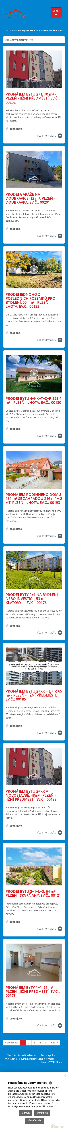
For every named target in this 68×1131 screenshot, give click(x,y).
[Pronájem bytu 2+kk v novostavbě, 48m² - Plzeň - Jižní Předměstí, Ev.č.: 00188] (34, 767)
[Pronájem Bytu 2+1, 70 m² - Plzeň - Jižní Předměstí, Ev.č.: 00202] (34, 69)
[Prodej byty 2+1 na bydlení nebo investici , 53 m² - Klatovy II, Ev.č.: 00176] (34, 570)
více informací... (46, 135)
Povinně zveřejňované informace (36, 1058)
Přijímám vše (35, 1120)
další (54, 1042)
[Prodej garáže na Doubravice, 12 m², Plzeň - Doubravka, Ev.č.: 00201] (34, 170)
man (58, 1062)
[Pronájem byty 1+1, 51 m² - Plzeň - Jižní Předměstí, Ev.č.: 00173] (34, 963)
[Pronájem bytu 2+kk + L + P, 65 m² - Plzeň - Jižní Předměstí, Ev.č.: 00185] (34, 667)
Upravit (26, 1113)
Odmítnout (42, 1113)
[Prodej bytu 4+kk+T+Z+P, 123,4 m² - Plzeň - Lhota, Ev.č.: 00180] (34, 374)
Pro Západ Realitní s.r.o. (29, 30)
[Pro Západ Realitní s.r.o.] (16, 11)
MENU (56, 11)
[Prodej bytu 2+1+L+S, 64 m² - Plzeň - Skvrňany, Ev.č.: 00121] (34, 866)
